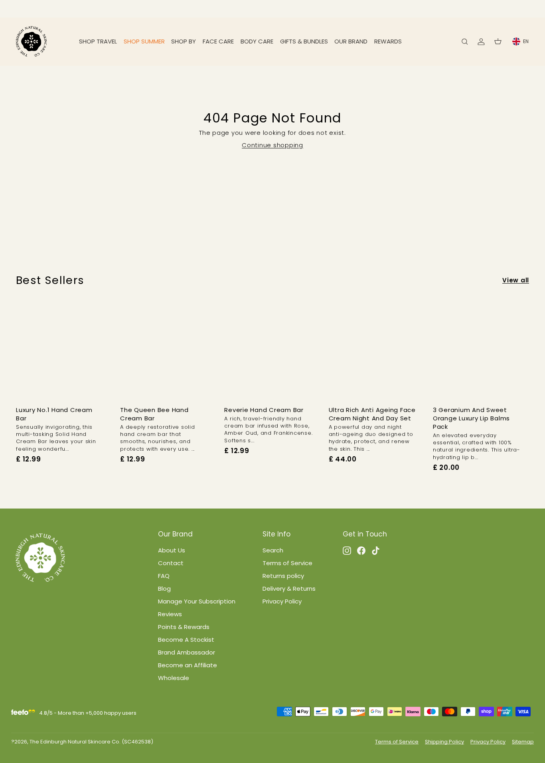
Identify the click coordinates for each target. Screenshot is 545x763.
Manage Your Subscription (196, 601)
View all (515, 280)
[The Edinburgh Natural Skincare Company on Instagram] (347, 550)
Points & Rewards (183, 627)
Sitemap (523, 741)
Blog (164, 588)
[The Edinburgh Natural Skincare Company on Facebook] (361, 550)
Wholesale (173, 678)
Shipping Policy (444, 741)
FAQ (164, 576)
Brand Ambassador (186, 652)
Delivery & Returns (289, 588)
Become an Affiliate (187, 665)
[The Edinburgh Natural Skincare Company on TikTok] (375, 550)
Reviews (170, 614)
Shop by (183, 41)
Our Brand (350, 41)
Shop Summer (144, 41)
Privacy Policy (282, 601)
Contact (171, 563)
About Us (171, 550)
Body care (257, 41)
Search (273, 550)
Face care (218, 41)
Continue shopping (272, 145)
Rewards (388, 41)
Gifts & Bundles (304, 41)
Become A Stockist (186, 639)
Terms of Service (287, 563)
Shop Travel (98, 41)
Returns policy (283, 576)
